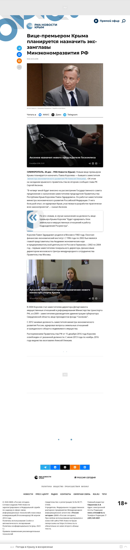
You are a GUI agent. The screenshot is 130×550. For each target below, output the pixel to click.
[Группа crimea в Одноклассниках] (75, 467)
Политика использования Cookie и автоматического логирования (18, 522)
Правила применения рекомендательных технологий (21, 533)
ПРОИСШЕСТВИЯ (72, 486)
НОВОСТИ (28, 494)
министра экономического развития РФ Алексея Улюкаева (57, 178)
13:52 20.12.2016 (32, 59)
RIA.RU (96, 494)
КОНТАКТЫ (65, 494)
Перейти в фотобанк (58, 108)
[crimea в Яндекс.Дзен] (65, 467)
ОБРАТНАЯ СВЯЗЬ (82, 494)
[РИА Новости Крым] (42, 26)
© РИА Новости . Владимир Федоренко (39, 108)
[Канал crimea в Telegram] (45, 467)
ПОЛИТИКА (46, 486)
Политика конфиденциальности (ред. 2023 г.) (21, 527)
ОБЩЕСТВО (58, 486)
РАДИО (54, 494)
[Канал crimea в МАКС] (85, 467)
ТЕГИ (104, 494)
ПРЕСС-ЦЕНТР (42, 494)
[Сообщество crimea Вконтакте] (55, 467)
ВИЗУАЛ (85, 486)
